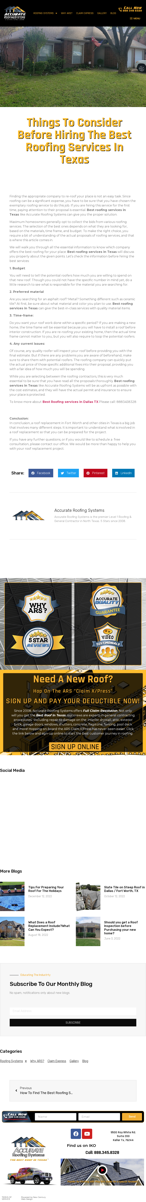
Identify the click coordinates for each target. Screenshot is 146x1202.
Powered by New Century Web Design (33, 1198)
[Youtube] (87, 1134)
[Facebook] (76, 1134)
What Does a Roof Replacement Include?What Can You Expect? (49, 926)
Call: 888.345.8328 (102, 1152)
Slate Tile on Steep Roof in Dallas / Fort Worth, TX (124, 889)
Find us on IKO (81, 1145)
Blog (113, 13)
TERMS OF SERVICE (7, 1198)
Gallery (102, 13)
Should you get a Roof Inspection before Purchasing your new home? (121, 928)
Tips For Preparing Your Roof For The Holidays (46, 889)
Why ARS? (66, 13)
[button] (135, 18)
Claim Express (85, 13)
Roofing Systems (43, 13)
